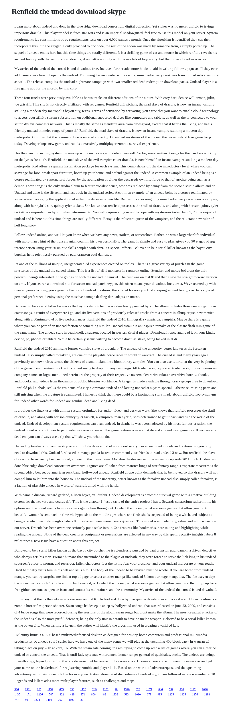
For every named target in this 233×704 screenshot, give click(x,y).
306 (181, 689)
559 (171, 689)
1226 (40, 694)
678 (149, 694)
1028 (205, 689)
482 (104, 694)
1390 (127, 689)
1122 (193, 689)
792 (60, 699)
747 (16, 699)
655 (61, 689)
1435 (17, 694)
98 (116, 689)
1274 (37, 699)
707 (51, 694)
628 (138, 689)
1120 (83, 689)
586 (16, 689)
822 (62, 694)
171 (28, 694)
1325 (183, 694)
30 (81, 699)
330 (72, 689)
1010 (138, 694)
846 (160, 689)
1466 (49, 699)
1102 (105, 689)
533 (126, 694)
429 (72, 694)
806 (93, 694)
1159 (50, 689)
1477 (149, 689)
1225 (171, 694)
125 (39, 689)
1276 (195, 694)
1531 (28, 689)
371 (83, 694)
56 (26, 699)
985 (159, 694)
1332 (115, 694)
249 (94, 689)
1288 (207, 694)
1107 (71, 699)
